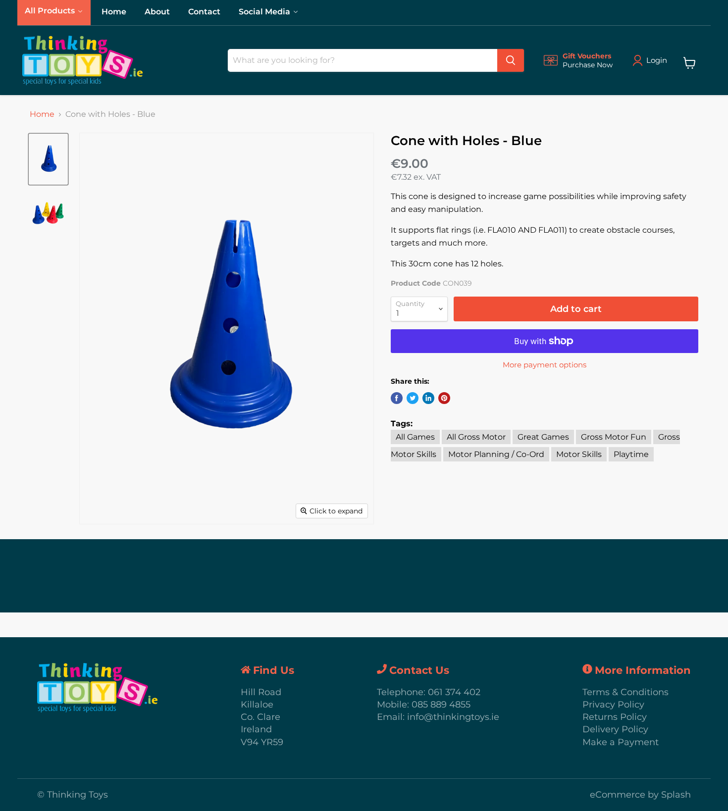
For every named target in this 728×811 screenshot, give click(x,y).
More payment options (544, 364)
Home (42, 114)
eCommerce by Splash (640, 794)
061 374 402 (454, 692)
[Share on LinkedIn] (428, 398)
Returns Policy (614, 716)
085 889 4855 (441, 704)
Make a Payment (620, 742)
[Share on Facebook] (397, 398)
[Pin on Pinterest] (444, 398)
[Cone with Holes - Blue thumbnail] (48, 159)
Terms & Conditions (625, 692)
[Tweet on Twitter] (412, 398)
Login (656, 60)
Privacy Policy (613, 704)
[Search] (510, 60)
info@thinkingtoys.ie (453, 716)
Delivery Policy (615, 729)
